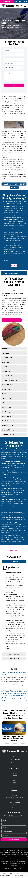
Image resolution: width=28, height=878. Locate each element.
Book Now (14, 265)
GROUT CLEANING (14, 654)
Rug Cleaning (14, 804)
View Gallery (14, 188)
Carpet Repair (14, 807)
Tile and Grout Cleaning (14, 802)
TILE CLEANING (14, 561)
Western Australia (14, 785)
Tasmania (14, 780)
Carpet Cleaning (14, 793)
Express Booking (7, 184)
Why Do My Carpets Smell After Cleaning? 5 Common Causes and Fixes (14, 738)
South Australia (14, 778)
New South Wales (14, 773)
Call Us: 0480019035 (20, 184)
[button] (24, 728)
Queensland (14, 775)
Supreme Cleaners (9, 227)
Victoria (14, 782)
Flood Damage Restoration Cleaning (14, 797)
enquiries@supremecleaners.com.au (16, 763)
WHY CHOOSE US (14, 658)
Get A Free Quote (20, 1)
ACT (14, 771)
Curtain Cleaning (14, 800)
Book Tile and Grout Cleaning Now (12, 320)
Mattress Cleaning (14, 795)
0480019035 (7, 1)
